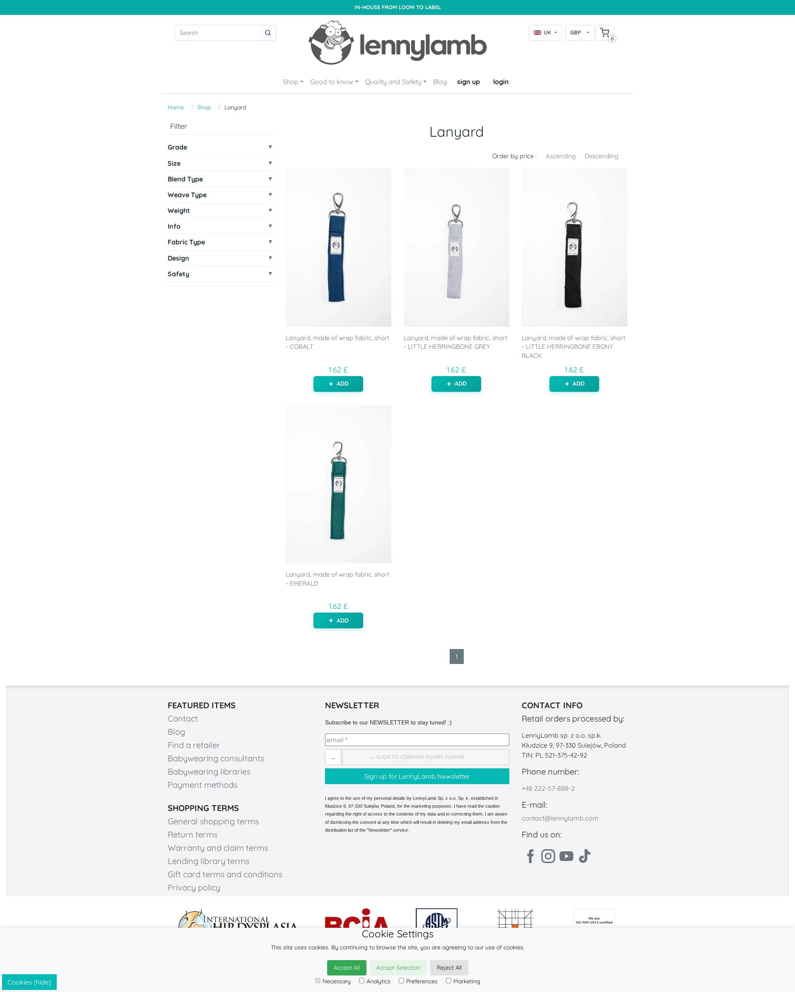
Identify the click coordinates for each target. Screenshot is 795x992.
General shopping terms (213, 821)
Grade (177, 147)
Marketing (466, 981)
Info (174, 226)
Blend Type (185, 179)
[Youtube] (566, 856)
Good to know (331, 81)
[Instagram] (548, 856)
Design (178, 258)
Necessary (337, 981)
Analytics (378, 981)
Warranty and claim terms (218, 847)
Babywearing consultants (216, 758)
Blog (440, 81)
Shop (291, 81)
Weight (179, 211)
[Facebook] (530, 856)
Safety (178, 274)
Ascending (561, 156)
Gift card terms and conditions (225, 874)
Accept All (347, 967)
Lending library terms (208, 861)
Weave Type (187, 195)
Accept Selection (398, 967)
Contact (183, 718)
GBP (575, 32)
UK (547, 32)
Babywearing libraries (209, 771)
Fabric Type (186, 242)
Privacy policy (194, 887)
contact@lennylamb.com (560, 818)
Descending (601, 156)
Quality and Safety (393, 81)
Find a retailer (194, 745)
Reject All (449, 967)
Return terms (192, 834)
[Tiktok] (584, 856)
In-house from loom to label (397, 7)
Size (174, 163)
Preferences (422, 981)
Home (176, 107)
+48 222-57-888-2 (548, 788)
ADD (343, 383)
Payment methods (202, 785)
